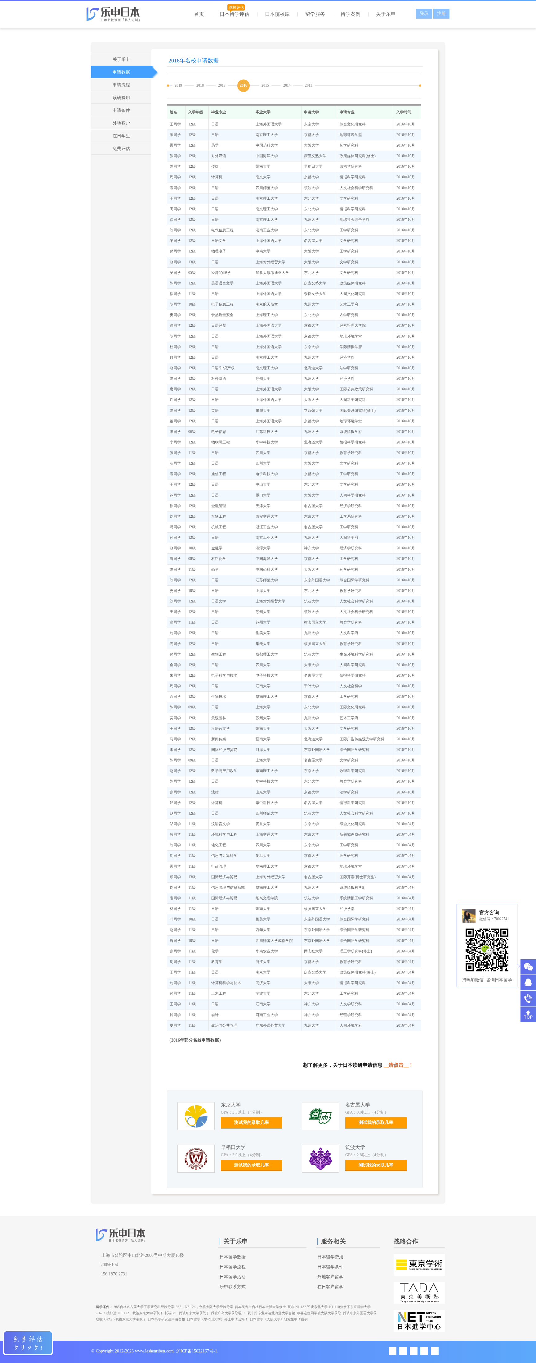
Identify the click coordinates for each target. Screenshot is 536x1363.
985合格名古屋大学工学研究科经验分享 (144, 1307)
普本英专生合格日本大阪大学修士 (260, 1307)
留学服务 (315, 14)
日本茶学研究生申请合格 (166, 1319)
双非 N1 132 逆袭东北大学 (308, 1307)
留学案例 (350, 14)
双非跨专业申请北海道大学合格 (271, 1313)
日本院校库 (277, 14)
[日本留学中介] (125, 16)
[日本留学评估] (28, 1342)
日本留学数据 (233, 1257)
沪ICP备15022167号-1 (196, 1351)
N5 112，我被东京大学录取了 (140, 1313)
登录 (424, 13)
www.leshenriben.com (154, 1351)
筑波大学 (355, 1147)
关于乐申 (386, 14)
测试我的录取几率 (251, 1122)
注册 (441, 13)
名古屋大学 (357, 1104)
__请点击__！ (398, 1065)
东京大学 (231, 1104)
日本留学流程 (233, 1267)
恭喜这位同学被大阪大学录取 (319, 1313)
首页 (199, 14)
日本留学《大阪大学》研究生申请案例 (279, 1319)
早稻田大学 (233, 1147)
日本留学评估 (234, 14)
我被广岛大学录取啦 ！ (228, 1313)
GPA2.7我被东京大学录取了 (125, 1319)
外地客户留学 (330, 1276)
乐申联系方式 (233, 1286)
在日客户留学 (330, 1286)
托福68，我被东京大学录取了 (187, 1313)
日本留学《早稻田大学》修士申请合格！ (217, 1319)
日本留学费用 (330, 1257)
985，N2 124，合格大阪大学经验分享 (204, 1307)
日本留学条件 (330, 1267)
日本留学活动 (233, 1276)
